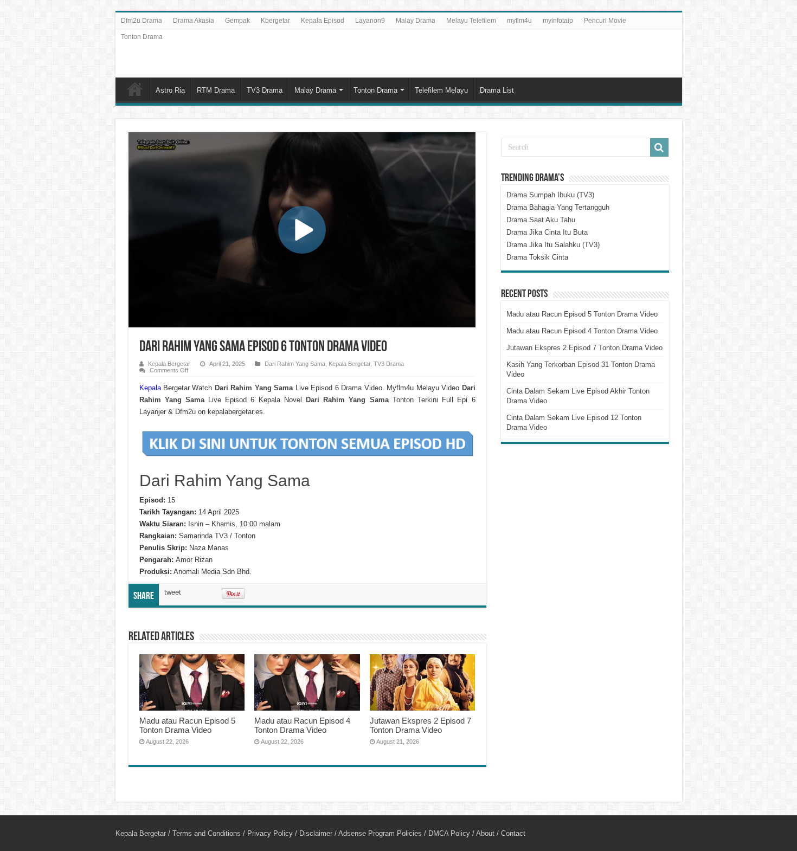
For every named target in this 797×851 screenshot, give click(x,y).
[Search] (659, 147)
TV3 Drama (264, 90)
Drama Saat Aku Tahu (540, 220)
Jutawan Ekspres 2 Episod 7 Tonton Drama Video (420, 725)
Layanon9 (370, 20)
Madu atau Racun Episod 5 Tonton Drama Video (187, 725)
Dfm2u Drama (141, 20)
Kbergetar (275, 20)
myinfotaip (558, 20)
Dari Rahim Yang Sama (295, 363)
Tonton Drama (142, 37)
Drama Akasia (193, 20)
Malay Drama (415, 20)
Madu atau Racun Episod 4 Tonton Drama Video (302, 725)
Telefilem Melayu (441, 90)
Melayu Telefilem (471, 20)
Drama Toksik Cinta (537, 257)
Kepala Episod (322, 20)
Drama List (497, 90)
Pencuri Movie (605, 20)
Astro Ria (170, 90)
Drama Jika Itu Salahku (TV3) (553, 245)
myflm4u (519, 20)
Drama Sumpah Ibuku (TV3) (550, 195)
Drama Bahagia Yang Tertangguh (557, 207)
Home (135, 89)
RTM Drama (216, 90)
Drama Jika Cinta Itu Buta (547, 232)
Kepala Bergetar (169, 363)
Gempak (237, 20)
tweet (172, 592)
